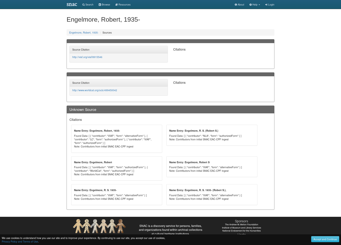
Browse (105, 4)
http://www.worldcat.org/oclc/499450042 (94, 90)
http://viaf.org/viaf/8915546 (87, 57)
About (240, 4)
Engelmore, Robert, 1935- (84, 32)
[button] (255, 4)
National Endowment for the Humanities (241, 230)
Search (89, 4)
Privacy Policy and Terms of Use (20, 241)
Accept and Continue (325, 239)
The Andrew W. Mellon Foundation (241, 224)
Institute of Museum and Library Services (241, 227)
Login (270, 4)
